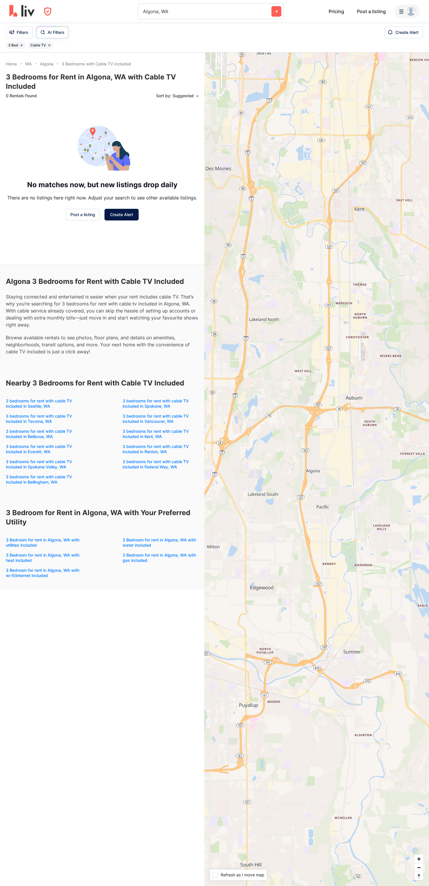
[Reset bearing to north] (419, 876)
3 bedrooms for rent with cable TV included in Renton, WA (156, 449)
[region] (316, 469)
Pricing (336, 11)
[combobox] (143, 11)
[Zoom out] (419, 867)
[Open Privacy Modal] (47, 11)
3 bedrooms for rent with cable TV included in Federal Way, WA (156, 464)
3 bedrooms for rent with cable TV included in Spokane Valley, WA (39, 464)
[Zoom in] (419, 859)
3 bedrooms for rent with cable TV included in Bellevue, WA (39, 434)
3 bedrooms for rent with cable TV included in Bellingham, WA (39, 479)
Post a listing (371, 11)
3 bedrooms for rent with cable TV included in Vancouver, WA (156, 419)
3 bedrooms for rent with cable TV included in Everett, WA (39, 449)
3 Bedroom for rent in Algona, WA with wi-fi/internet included (42, 573)
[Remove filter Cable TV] (49, 45)
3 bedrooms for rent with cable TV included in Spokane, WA (156, 403)
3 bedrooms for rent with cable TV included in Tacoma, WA (39, 419)
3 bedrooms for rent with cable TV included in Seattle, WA (39, 403)
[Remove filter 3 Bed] (22, 45)
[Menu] (407, 11)
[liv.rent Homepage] (22, 11)
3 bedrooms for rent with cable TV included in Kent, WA (156, 434)
